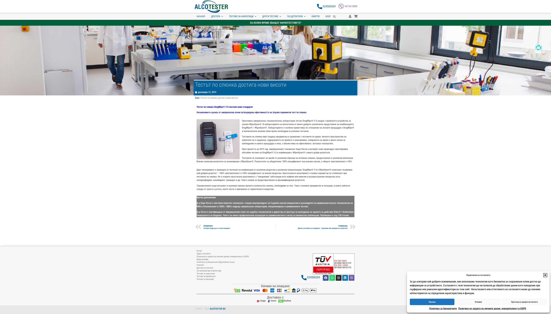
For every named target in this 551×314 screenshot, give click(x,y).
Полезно (200, 265)
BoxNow (287, 300)
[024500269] (319, 6)
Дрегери (215, 16)
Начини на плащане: (275, 286)
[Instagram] (339, 278)
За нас (199, 251)
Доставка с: (275, 297)
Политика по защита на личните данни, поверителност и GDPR (492, 308)
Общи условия (202, 259)
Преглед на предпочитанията (524, 302)
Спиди (263, 300)
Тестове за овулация (205, 279)
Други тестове (270, 16)
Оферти (316, 16)
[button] (545, 275)
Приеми (432, 302)
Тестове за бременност (206, 276)
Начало (201, 16)
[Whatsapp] (332, 278)
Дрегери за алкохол (205, 268)
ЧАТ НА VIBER (350, 6)
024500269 (329, 6)
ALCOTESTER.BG (217, 308)
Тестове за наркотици (241, 16)
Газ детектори (295, 16)
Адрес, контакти (203, 253)
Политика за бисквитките (443, 308)
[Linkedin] (345, 278)
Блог (328, 16)
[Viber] (351, 278)
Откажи (478, 302)
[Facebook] (326, 278)
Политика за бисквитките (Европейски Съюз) (215, 262)
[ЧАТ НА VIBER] (341, 6)
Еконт (273, 300)
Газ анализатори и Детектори (209, 271)
